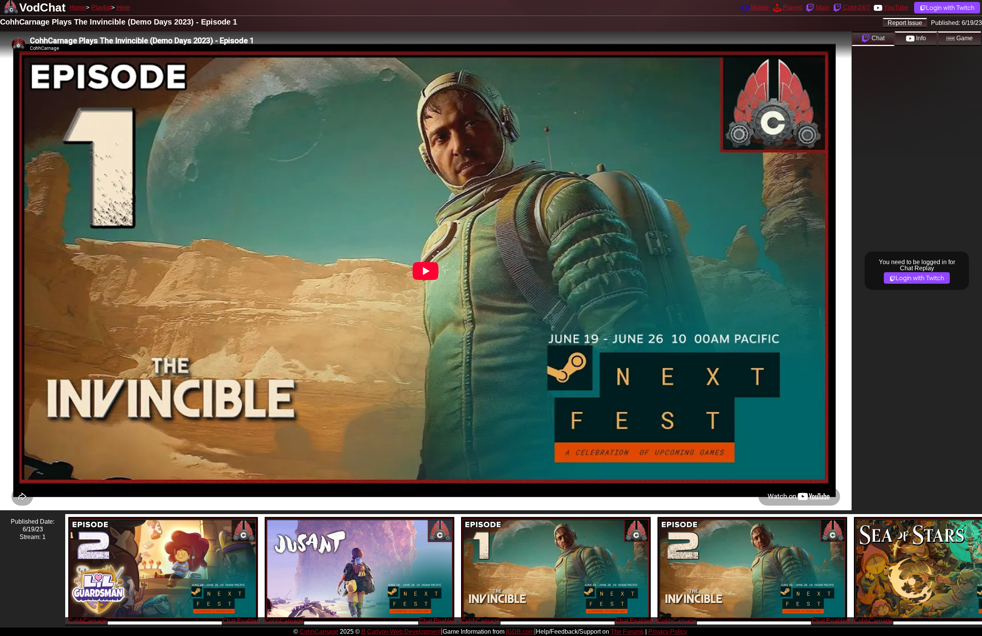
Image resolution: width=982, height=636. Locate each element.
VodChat (42, 7)
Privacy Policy (667, 631)
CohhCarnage (319, 631)
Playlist (101, 7)
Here (123, 7)
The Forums (627, 631)
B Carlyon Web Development (401, 631)
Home (77, 7)
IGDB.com (520, 631)
